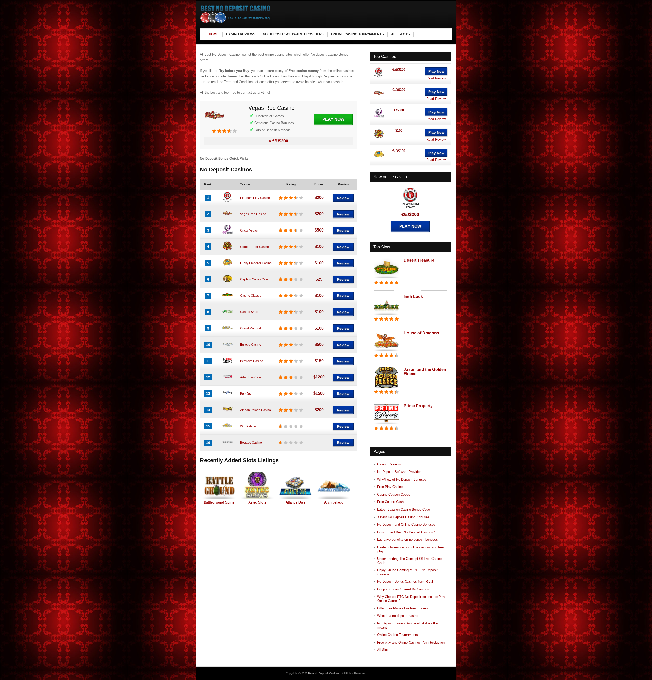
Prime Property (418, 406)
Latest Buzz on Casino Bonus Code (403, 509)
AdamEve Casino (252, 377)
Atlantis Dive (295, 502)
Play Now (333, 119)
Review (343, 198)
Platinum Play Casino (255, 198)
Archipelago (333, 502)
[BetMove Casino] (227, 364)
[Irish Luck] (386, 315)
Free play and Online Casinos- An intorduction (411, 642)
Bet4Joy (245, 394)
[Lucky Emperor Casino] (227, 266)
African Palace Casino (255, 410)
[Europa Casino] (227, 348)
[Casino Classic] (227, 299)
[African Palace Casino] (227, 413)
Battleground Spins (219, 502)
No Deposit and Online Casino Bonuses (406, 524)
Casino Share (249, 312)
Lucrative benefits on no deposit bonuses (407, 539)
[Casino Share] (227, 315)
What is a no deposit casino (397, 616)
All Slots (383, 650)
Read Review (436, 78)
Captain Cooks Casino (255, 279)
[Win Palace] (227, 429)
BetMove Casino (251, 361)
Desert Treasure (419, 260)
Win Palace (248, 426)
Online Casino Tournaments (397, 635)
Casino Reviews (389, 464)
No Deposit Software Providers (400, 472)
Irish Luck (413, 296)
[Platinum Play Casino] (227, 201)
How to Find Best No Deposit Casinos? (406, 532)
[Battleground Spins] (219, 485)
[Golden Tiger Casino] (227, 250)
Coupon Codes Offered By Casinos (403, 589)
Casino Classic (250, 295)
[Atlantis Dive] (295, 485)
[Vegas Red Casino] (214, 126)
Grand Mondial (250, 328)
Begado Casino (251, 442)
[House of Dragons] (386, 351)
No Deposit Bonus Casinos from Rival (405, 581)
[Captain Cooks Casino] (227, 282)
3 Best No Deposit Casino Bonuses (403, 517)
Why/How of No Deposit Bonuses (401, 479)
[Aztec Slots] (257, 485)
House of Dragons (421, 333)
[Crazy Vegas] (227, 233)
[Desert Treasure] (386, 279)
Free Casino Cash (390, 502)
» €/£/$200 (278, 141)
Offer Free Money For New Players (403, 608)
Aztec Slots (257, 502)
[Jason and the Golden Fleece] (386, 388)
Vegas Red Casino (271, 108)
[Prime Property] (386, 424)
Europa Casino (250, 344)
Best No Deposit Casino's (324, 673)
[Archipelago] (333, 485)
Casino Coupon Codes (393, 494)
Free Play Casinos (390, 487)
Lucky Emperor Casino (256, 263)
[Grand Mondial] (227, 331)
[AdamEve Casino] (227, 380)
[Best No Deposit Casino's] (235, 23)
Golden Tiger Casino (254, 247)
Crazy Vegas (249, 230)
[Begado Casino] (227, 446)
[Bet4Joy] (227, 397)
